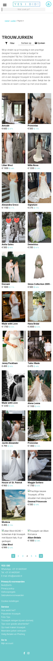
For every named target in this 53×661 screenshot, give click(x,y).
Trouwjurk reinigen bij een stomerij (17, 620)
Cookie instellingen (10, 601)
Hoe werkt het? (8, 610)
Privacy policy (7, 588)
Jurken (13, 21)
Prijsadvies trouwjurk (11, 613)
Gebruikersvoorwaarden (12, 595)
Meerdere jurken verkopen (13, 630)
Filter (12, 43)
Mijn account (7, 643)
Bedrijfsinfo (6, 585)
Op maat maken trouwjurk (13, 627)
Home (7, 21)
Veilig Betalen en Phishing (13, 634)
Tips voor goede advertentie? (15, 624)
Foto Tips (5, 617)
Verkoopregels (8, 592)
